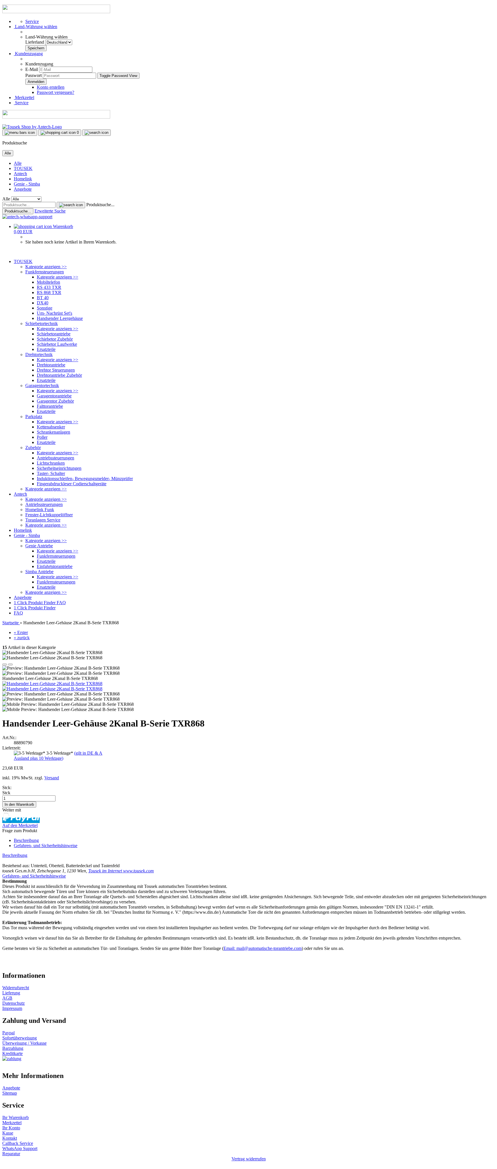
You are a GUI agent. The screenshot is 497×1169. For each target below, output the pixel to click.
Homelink (23, 178)
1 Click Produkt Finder (35, 602)
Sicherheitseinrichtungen (59, 468)
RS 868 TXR (49, 292)
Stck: (7, 787)
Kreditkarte (12, 1053)
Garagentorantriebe (54, 395)
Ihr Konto (11, 1127)
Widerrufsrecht (15, 987)
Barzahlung (12, 1048)
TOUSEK (23, 168)
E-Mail (31, 69)
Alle (18, 163)
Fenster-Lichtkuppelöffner (49, 514)
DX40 (42, 302)
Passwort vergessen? (55, 92)
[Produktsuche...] (71, 205)
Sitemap (9, 1093)
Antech (20, 173)
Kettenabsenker (51, 426)
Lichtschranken (51, 463)
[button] (35, 26)
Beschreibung (26, 840)
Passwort (33, 75)
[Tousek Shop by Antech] (32, 126)
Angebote (23, 189)
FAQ (61, 602)
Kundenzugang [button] (28, 53)
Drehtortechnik (39, 354)
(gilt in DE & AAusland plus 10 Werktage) (58, 756)
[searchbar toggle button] (96, 133)
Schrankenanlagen (53, 432)
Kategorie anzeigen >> (46, 266)
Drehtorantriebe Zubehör (59, 375)
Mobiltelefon (48, 282)
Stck (6, 792)
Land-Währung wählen (46, 36)
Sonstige (44, 308)
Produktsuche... (100, 204)
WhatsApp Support (19, 1148)
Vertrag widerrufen (249, 1158)
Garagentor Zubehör (55, 401)
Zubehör (33, 447)
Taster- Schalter (51, 473)
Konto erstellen (50, 87)
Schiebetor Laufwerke (57, 344)
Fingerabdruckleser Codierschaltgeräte (71, 483)
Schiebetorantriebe (53, 333)
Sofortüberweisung (19, 1037)
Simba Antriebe (39, 571)
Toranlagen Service (42, 519)
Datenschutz (13, 1003)
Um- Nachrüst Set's (54, 313)
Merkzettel (24, 97)
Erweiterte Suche (50, 210)
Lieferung (11, 992)
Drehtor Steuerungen (56, 370)
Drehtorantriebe (51, 364)
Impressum (12, 1008)
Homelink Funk (39, 509)
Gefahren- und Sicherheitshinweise (45, 845)
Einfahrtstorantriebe (54, 566)
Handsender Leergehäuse (60, 318)
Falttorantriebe (50, 406)
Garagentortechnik (42, 385)
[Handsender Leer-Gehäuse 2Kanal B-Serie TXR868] (52, 683)
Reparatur (11, 1153)
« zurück (22, 637)
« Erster (21, 632)
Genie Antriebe (39, 545)
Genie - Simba (27, 183)
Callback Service (17, 1143)
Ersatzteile (46, 349)
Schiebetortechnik (41, 323)
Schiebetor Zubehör (55, 339)
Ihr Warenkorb (15, 1117)
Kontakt (9, 1138)
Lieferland (35, 42)
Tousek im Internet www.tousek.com (121, 870)
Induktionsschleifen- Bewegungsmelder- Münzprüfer (85, 478)
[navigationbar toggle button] (19, 133)
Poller (42, 437)
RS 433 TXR (49, 287)
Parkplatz (33, 416)
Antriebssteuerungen (55, 457)
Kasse (7, 1133)
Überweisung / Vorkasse (24, 1043)
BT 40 (43, 297)
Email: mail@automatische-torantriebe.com (262, 948)
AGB (7, 998)
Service (32, 21)
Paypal (8, 1032)
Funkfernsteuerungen (44, 271)
